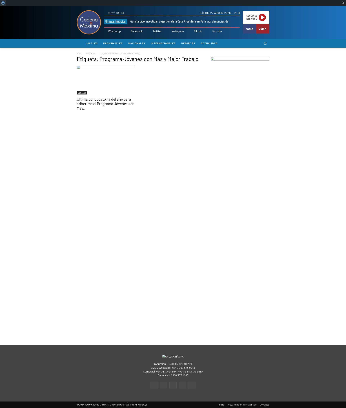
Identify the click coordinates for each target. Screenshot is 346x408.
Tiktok (198, 31)
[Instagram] (169, 31)
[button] (265, 43)
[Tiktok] (191, 31)
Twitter (157, 31)
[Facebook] (128, 31)
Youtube (217, 31)
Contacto (264, 404)
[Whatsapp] (105, 31)
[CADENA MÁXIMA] (89, 22)
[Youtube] (209, 31)
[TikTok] (173, 385)
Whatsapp (114, 31)
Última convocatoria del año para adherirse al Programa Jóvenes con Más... (105, 103)
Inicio (79, 53)
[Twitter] (150, 31)
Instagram (178, 31)
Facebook (137, 31)
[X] (182, 385)
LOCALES (82, 93)
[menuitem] (3, 3)
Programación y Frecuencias (242, 404)
